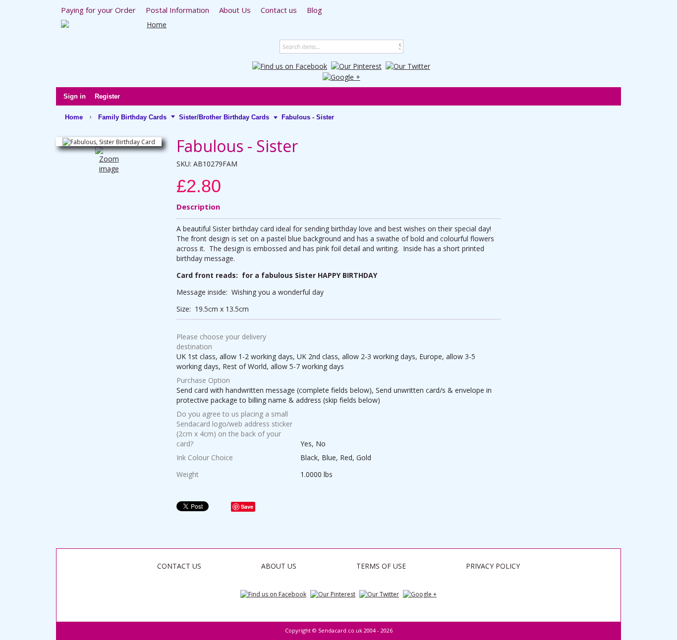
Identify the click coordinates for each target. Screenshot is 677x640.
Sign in (74, 96)
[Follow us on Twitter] (408, 65)
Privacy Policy (493, 566)
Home (74, 117)
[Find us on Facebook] (289, 65)
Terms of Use (381, 566)
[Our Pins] (356, 65)
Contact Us (179, 566)
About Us (278, 566)
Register (107, 96)
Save (247, 506)
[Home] (152, 25)
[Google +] (341, 76)
